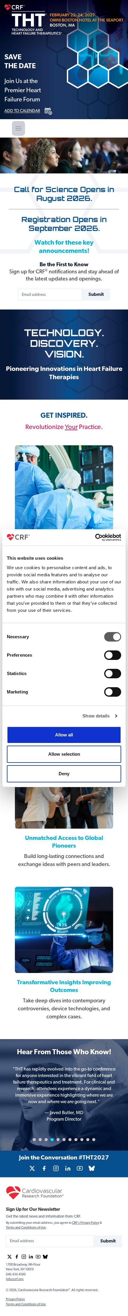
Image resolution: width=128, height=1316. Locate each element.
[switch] (112, 655)
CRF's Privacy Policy (85, 1223)
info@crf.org (15, 1279)
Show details (96, 715)
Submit (96, 294)
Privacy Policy (15, 1299)
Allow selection (64, 754)
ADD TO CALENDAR (22, 111)
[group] (32, 1168)
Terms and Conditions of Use (26, 1227)
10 (88, 1140)
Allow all (64, 734)
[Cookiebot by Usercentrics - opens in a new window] (95, 537)
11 (94, 1140)
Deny (64, 773)
